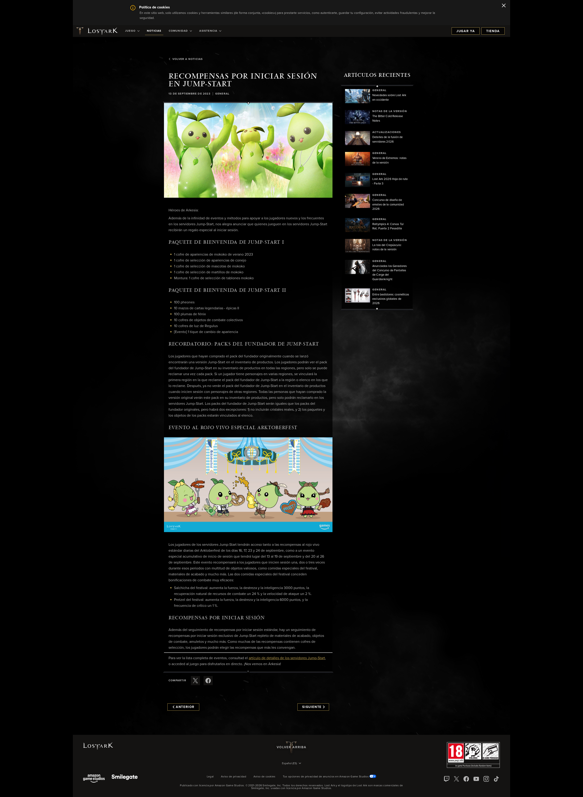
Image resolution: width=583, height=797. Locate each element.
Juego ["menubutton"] (130, 31)
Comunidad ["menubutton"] (178, 31)
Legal (210, 776)
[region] (377, 197)
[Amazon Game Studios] (94, 778)
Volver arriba (291, 747)
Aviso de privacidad (233, 776)
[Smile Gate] (125, 778)
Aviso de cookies (264, 776)
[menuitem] (132, 31)
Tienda (493, 31)
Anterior (185, 707)
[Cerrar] (504, 6)
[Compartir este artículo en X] (195, 680)
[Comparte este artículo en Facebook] (208, 680)
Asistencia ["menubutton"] (208, 31)
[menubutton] (291, 763)
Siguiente (312, 707)
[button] (248, 150)
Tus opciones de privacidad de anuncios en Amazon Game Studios (326, 776)
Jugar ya (465, 31)
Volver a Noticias (187, 59)
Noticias (154, 31)
